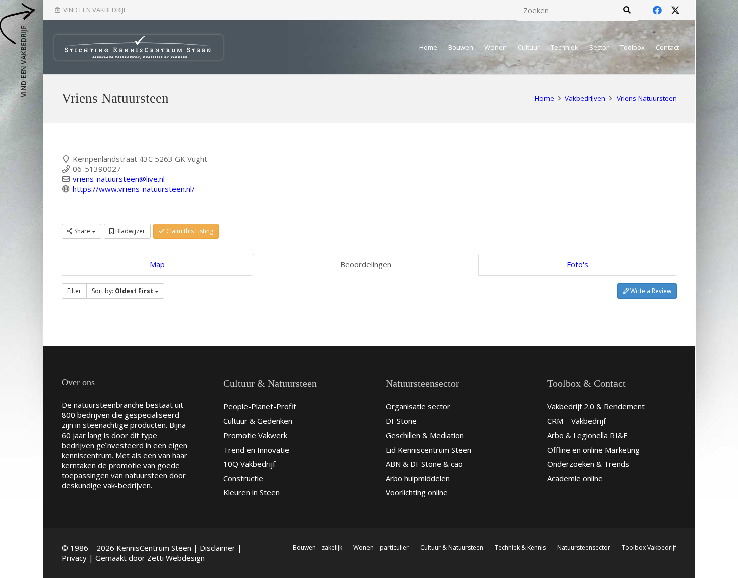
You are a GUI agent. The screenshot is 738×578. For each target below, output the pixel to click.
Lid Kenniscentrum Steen (428, 450)
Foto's (577, 264)
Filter (74, 290)
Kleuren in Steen (251, 492)
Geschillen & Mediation (425, 435)
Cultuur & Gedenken (257, 421)
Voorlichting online (417, 492)
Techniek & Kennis (520, 547)
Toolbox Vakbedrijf (649, 547)
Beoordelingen (365, 264)
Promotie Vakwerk (255, 435)
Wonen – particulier (381, 547)
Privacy (74, 558)
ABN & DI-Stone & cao (424, 464)
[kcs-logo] (138, 47)
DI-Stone (401, 421)
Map (157, 264)
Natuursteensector (583, 547)
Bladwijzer (129, 231)
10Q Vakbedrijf (249, 464)
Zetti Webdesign (176, 558)
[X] (675, 10)
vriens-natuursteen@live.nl (119, 179)
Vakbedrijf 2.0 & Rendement (596, 406)
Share (82, 231)
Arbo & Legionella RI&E (587, 435)
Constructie (243, 478)
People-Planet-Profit (259, 406)
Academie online (575, 478)
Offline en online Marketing (593, 450)
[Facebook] (657, 10)
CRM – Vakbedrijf (576, 421)
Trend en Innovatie (256, 450)
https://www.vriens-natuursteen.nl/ (134, 189)
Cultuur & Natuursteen (451, 547)
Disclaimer (217, 548)
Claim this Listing (189, 231)
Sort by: (122, 290)
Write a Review (650, 290)
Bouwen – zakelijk (317, 547)
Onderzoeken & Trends (588, 464)
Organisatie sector (418, 406)
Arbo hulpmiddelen (418, 478)
